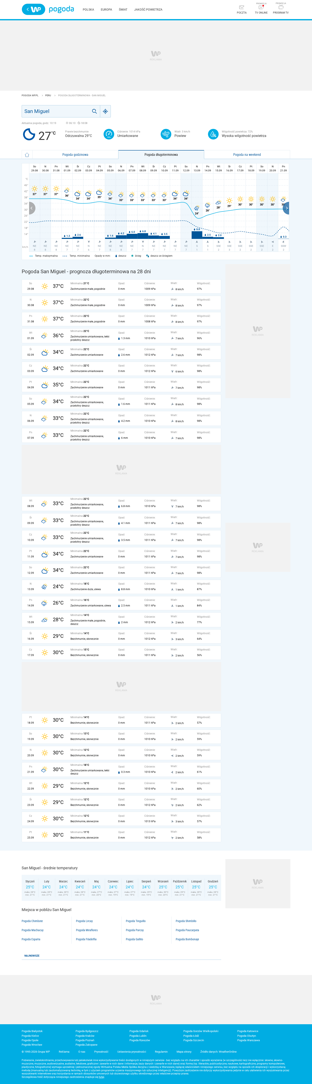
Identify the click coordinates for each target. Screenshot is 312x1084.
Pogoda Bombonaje (187, 939)
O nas (81, 1051)
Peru (48, 95)
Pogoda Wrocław (32, 1044)
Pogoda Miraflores (87, 930)
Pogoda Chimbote (32, 921)
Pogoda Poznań (85, 1040)
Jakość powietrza (148, 9)
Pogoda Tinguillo (136, 921)
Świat (123, 9)
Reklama (64, 1051)
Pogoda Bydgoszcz (87, 1031)
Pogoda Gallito (134, 939)
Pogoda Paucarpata (187, 930)
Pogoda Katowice (247, 1031)
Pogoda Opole (30, 1040)
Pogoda (61, 9)
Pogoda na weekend (247, 154)
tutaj (101, 1077)
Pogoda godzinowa (75, 154)
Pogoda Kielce (30, 1035)
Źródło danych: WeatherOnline (218, 1051)
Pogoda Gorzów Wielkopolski (200, 1031)
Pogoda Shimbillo (186, 921)
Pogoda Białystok (32, 1031)
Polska (88, 9)
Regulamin (161, 1051)
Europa (106, 9)
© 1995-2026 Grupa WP (36, 1051)
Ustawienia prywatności (131, 1051)
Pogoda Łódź (191, 1035)
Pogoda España (31, 939)
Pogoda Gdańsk (139, 1031)
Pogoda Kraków (85, 1035)
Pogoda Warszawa (248, 1040)
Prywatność (101, 1051)
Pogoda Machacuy (33, 930)
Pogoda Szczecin (193, 1040)
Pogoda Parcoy (135, 930)
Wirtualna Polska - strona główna (33, 9)
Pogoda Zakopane (86, 1044)
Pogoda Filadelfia (86, 939)
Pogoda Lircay (84, 921)
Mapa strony (184, 1051)
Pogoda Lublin (137, 1035)
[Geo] (105, 111)
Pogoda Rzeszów (139, 1040)
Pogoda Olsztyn (246, 1035)
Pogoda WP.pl (30, 95)
